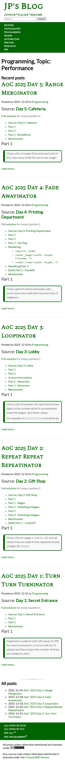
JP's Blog (23, 6)
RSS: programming (15, 737)
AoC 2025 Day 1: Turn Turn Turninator (30, 580)
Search (41, 19)
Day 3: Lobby (27, 351)
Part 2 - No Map (17, 242)
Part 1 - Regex (16, 502)
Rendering (14, 246)
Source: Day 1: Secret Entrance (26, 614)
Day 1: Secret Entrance (37, 600)
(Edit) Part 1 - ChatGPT (22, 522)
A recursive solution (20, 377)
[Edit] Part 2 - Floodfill (21, 270)
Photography (12, 28)
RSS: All (9, 733)
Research (10, 46)
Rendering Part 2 (18, 266)
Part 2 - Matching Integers (24, 506)
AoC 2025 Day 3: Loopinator (22, 331)
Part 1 (12, 126)
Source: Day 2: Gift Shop (22, 494)
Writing (9, 42)
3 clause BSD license (37, 757)
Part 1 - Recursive (18, 385)
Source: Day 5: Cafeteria (22, 122)
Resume (36, 15)
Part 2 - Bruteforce (19, 134)
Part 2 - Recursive (18, 381)
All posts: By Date (15, 725)
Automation (11, 39)
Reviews (9, 25)
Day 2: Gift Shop (30, 480)
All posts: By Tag (14, 729)
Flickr (23, 15)
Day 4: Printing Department (22, 214)
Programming (12, 32)
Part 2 (12, 130)
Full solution (8, 116)
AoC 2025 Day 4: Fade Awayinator (30, 191)
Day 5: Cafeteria (31, 108)
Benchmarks (15, 138)
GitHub (10, 15)
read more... (8, 168)
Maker (8, 35)
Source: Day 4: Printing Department (29, 230)
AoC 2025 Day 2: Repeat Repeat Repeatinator (22, 457)
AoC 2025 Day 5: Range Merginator (32, 88)
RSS (6, 49)
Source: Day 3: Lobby (20, 365)
